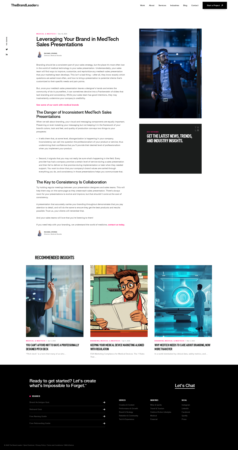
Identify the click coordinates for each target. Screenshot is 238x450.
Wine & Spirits (156, 405)
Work (142, 5)
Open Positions (28, 445)
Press (184, 419)
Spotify (184, 416)
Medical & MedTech (46, 34)
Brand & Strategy (126, 412)
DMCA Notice (69, 445)
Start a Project (213, 5)
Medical (153, 416)
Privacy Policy (41, 445)
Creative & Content (126, 405)
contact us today (116, 224)
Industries (154, 400)
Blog (185, 5)
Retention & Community (128, 416)
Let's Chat (185, 385)
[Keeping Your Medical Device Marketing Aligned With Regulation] (119, 301)
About (151, 5)
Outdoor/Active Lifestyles (160, 412)
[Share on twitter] (7, 49)
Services (162, 5)
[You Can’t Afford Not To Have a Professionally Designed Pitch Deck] (54, 301)
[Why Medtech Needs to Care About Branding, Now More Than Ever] (183, 301)
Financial (153, 419)
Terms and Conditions (55, 445)
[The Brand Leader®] (25, 8)
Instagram (186, 405)
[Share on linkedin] (7, 55)
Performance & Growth (128, 408)
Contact (194, 5)
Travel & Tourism (157, 408)
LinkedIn (185, 408)
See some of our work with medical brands (57, 105)
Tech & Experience (126, 419)
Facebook (186, 412)
